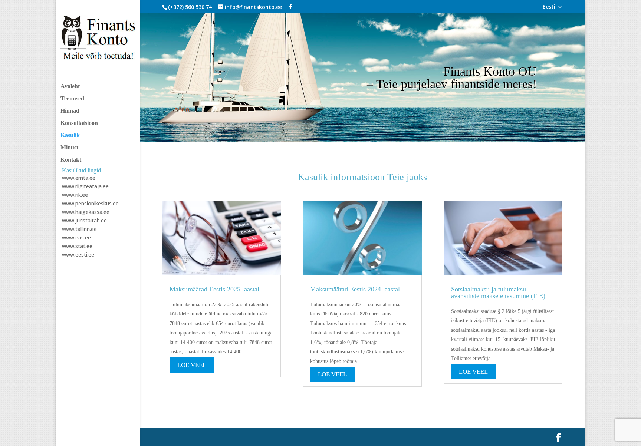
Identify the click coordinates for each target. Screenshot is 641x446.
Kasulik (70, 135)
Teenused (72, 99)
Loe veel (191, 365)
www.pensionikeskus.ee (90, 203)
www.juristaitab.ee (84, 220)
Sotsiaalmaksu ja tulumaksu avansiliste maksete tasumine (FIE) (498, 292)
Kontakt (70, 160)
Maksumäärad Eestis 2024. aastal (355, 289)
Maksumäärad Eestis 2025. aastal (214, 289)
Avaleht (70, 86)
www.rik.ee (75, 194)
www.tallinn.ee (79, 228)
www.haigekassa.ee (85, 211)
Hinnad (69, 111)
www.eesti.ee (78, 254)
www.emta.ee (78, 177)
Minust (69, 148)
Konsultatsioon (79, 123)
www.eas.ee (76, 237)
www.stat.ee (77, 246)
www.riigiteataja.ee (85, 186)
